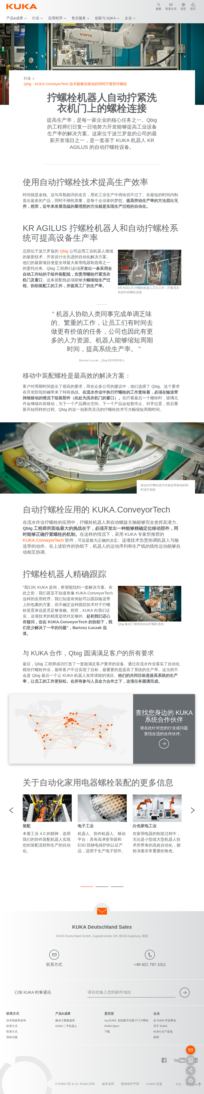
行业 (35, 18)
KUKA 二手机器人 (66, 1026)
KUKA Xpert (111, 1026)
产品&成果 (14, 18)
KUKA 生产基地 (163, 1031)
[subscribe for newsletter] (185, 993)
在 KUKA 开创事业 (164, 1020)
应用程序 (55, 18)
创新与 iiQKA (105, 18)
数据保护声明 (130, 1083)
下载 (107, 1031)
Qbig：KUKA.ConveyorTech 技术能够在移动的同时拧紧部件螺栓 (75, 84)
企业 (128, 18)
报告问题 (12, 1037)
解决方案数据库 (65, 1020)
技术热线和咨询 (16, 1020)
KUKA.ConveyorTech (43, 540)
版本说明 (108, 1083)
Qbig (64, 251)
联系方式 (12, 1026)
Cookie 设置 (154, 1083)
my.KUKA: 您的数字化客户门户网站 (126, 1020)
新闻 (156, 1037)
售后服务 (79, 18)
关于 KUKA (160, 1026)
